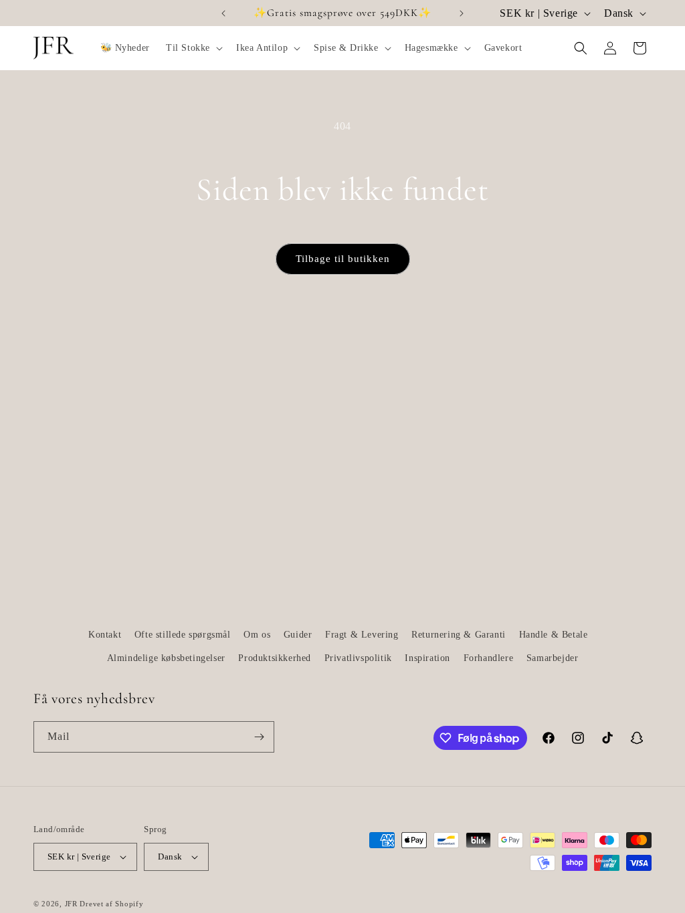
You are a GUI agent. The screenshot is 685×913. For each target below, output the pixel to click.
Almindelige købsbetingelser (166, 658)
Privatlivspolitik (358, 658)
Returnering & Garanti (458, 635)
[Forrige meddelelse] (223, 13)
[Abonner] (259, 737)
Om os (256, 635)
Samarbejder (552, 658)
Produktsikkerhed (274, 658)
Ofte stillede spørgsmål (182, 635)
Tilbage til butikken (343, 258)
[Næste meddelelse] (461, 13)
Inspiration (427, 658)
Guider (298, 635)
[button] (193, 48)
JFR (71, 904)
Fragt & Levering (362, 635)
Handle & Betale (553, 635)
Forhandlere (489, 658)
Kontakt (104, 635)
